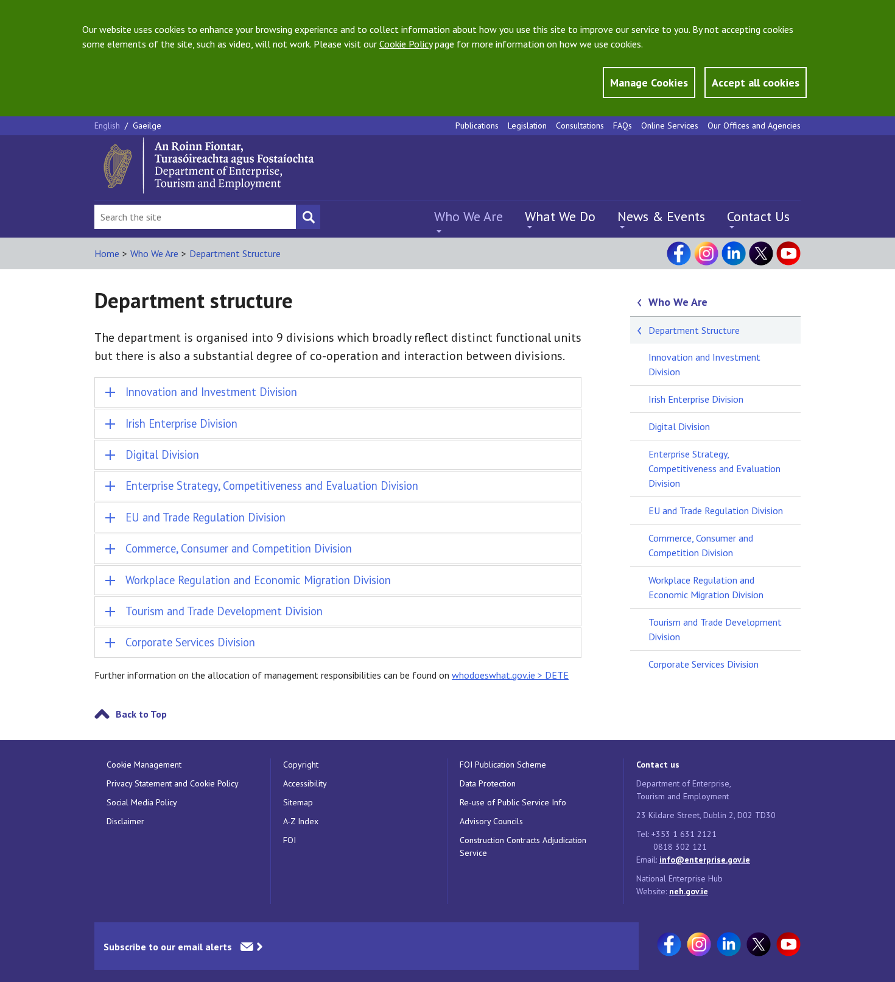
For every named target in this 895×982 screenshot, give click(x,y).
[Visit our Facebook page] (679, 253)
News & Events (661, 216)
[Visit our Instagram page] (706, 253)
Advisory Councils (491, 821)
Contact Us (758, 216)
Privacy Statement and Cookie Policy (173, 783)
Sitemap (298, 802)
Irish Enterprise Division (695, 399)
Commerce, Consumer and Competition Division (700, 545)
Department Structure (235, 253)
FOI (289, 840)
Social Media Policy (142, 802)
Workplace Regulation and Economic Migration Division (705, 587)
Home (106, 253)
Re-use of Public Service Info (513, 802)
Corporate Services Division (703, 664)
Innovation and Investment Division (704, 364)
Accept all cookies (755, 83)
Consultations (580, 125)
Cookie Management (144, 764)
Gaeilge (147, 125)
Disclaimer (125, 821)
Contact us (657, 764)
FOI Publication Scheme (503, 764)
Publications (477, 125)
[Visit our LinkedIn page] (733, 253)
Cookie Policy (405, 44)
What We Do (560, 216)
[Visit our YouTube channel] (788, 253)
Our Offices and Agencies (754, 125)
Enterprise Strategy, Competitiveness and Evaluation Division (714, 468)
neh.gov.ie (688, 891)
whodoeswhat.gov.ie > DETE (510, 675)
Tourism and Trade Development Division (715, 629)
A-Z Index (300, 821)
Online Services (669, 125)
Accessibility (305, 783)
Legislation (527, 125)
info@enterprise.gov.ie (704, 859)
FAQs (622, 125)
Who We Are (468, 216)
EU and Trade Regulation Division (715, 510)
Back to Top (141, 714)
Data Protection (488, 783)
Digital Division (679, 426)
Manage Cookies (649, 83)
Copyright (300, 764)
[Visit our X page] (761, 253)
